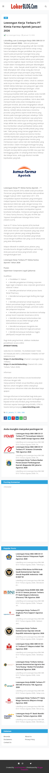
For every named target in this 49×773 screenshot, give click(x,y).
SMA (19, 412)
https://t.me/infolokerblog (15, 364)
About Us (28, 736)
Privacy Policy (30, 739)
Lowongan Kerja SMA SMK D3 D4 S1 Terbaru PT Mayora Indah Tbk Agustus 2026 (30, 646)
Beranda (7, 736)
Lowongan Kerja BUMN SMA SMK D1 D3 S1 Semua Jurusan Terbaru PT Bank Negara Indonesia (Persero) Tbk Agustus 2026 (30, 594)
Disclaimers (8, 739)
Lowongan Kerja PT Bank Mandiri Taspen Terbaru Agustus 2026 (30, 714)
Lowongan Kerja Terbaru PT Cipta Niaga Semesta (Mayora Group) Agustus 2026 (30, 700)
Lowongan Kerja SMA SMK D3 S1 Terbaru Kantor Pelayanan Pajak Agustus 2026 (30, 556)
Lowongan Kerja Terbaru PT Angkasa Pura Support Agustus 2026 (29, 612)
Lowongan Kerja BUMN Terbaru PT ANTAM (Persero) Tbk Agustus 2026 (30, 684)
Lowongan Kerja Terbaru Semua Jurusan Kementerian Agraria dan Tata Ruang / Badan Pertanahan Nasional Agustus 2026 (30, 665)
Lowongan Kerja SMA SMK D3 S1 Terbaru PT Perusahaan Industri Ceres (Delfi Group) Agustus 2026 (30, 436)
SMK (23, 412)
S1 (15, 412)
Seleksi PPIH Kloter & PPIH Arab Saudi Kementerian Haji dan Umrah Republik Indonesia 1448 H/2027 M (29, 573)
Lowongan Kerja (14, 35)
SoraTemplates (19, 767)
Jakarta (11, 412)
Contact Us (7, 742)
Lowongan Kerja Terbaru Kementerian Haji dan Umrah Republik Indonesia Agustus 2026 (30, 630)
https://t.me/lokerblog (13, 359)
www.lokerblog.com (31, 407)
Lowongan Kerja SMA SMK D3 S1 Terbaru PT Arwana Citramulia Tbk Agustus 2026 (29, 449)
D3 (7, 412)
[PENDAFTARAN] (10, 346)
